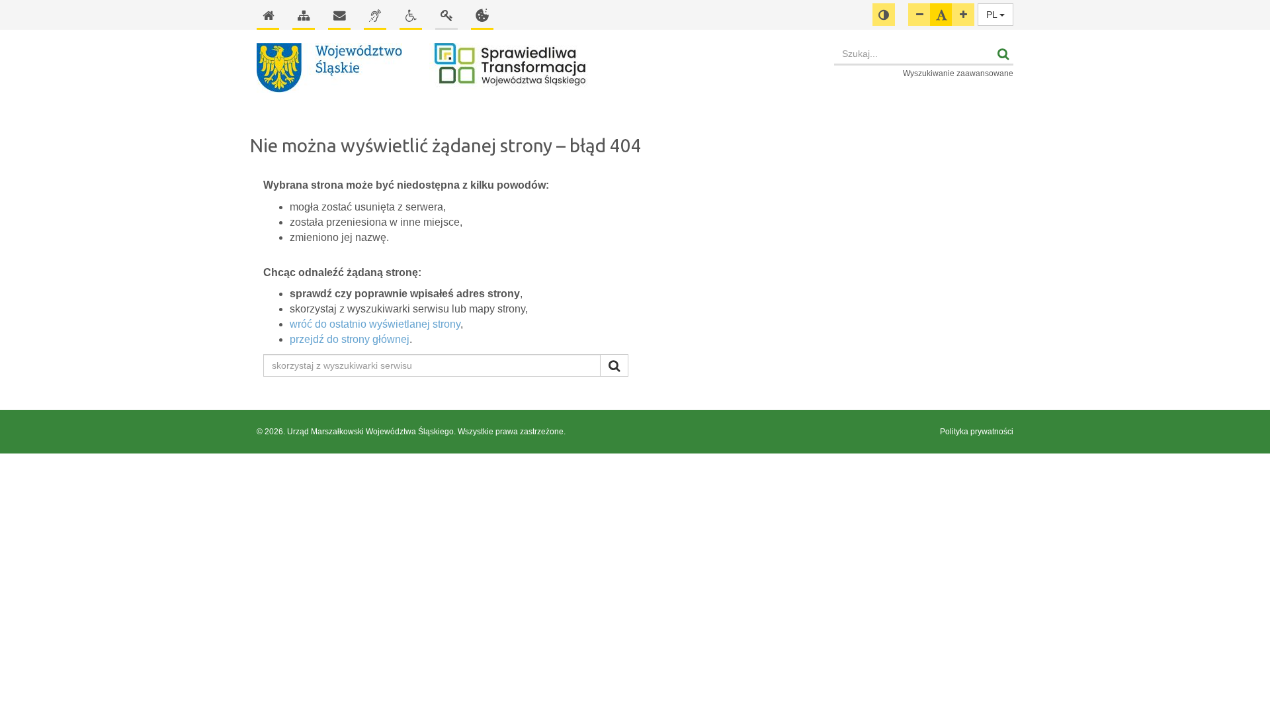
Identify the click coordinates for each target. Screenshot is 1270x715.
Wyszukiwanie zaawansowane (958, 73)
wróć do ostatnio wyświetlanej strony (375, 324)
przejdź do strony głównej (349, 339)
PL (992, 14)
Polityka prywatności (976, 431)
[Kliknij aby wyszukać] (614, 365)
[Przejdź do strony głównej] (539, 68)
